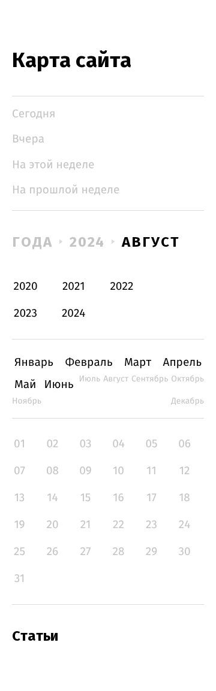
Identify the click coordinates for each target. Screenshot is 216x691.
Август (150, 242)
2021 (73, 286)
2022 (121, 286)
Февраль (88, 362)
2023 (25, 313)
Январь (33, 362)
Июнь (58, 385)
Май (25, 385)
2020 (26, 286)
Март (137, 362)
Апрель (182, 362)
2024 (88, 242)
